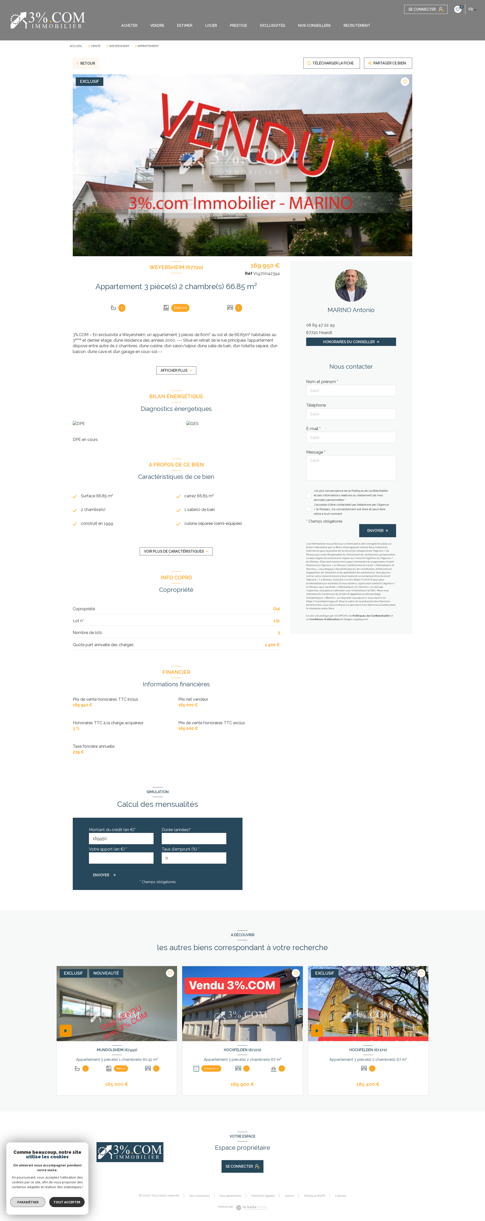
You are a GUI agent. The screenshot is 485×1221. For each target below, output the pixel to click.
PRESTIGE (238, 25)
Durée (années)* (176, 829)
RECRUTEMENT (357, 25)
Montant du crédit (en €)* (112, 829)
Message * (315, 452)
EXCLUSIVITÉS (272, 25)
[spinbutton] (194, 858)
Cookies (340, 1195)
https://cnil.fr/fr (363, 579)
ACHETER (129, 25)
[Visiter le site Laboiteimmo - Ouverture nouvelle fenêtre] (251, 1208)
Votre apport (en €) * (108, 849)
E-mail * (313, 428)
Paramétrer (28, 1202)
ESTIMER (184, 25)
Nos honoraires (199, 1195)
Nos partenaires (230, 1195)
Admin (289, 1195)
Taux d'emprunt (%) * (180, 849)
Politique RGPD (314, 1195)
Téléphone (316, 405)
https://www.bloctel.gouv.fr (322, 601)
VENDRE (157, 25)
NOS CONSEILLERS (314, 25)
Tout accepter (67, 1202)
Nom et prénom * (322, 381)
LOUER (211, 25)
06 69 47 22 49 (320, 325)
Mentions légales (263, 1195)
